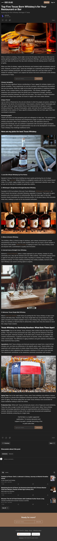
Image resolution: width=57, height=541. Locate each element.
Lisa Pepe (10, 482)
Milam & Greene (21, 244)
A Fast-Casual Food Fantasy (8, 480)
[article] (28, 480)
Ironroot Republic (12, 253)
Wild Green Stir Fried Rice (7, 491)
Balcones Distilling (11, 315)
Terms (30, 530)
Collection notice (37, 530)
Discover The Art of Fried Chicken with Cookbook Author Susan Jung (22, 498)
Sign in (53, 2)
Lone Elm (13, 180)
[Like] (2, 20)
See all (4, 508)
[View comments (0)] (6, 20)
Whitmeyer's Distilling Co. (43, 191)
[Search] (54, 472)
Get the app (36, 534)
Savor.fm (7, 15)
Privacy (26, 530)
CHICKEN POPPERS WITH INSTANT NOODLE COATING (15, 500)
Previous (6, 443)
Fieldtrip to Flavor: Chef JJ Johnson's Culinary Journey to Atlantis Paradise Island (24, 477)
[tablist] (7, 453)
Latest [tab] (6, 472)
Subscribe (46, 2)
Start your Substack (25, 534)
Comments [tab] (4, 454)
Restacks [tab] (11, 454)
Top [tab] (3, 472)
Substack (21, 538)
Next (51, 443)
